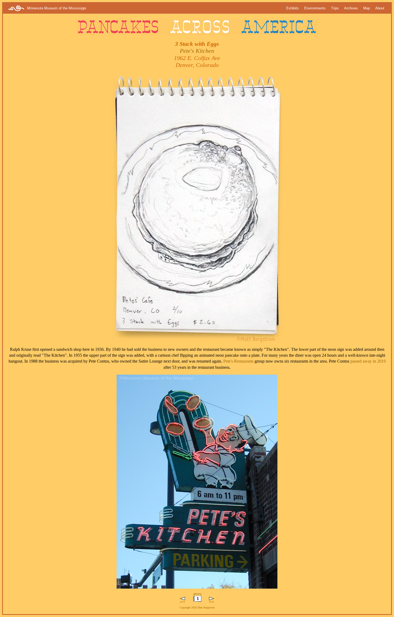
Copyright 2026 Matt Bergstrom (197, 607)
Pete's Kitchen (197, 50)
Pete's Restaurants (238, 361)
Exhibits (292, 8)
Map (366, 8)
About (379, 8)
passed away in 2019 (368, 361)
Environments (315, 8)
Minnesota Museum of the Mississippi (56, 8)
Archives (351, 8)
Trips (335, 8)
